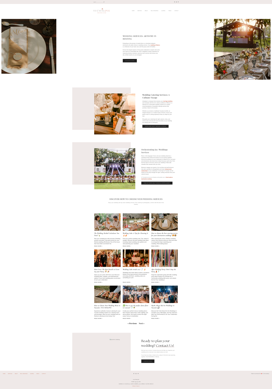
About (146, 10)
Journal (163, 10)
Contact (176, 10)
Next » (141, 323)
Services (139, 10)
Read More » (98, 246)
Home (133, 10)
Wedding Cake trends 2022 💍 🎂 (134, 269)
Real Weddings (154, 10)
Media (170, 10)
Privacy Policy (136, 386)
